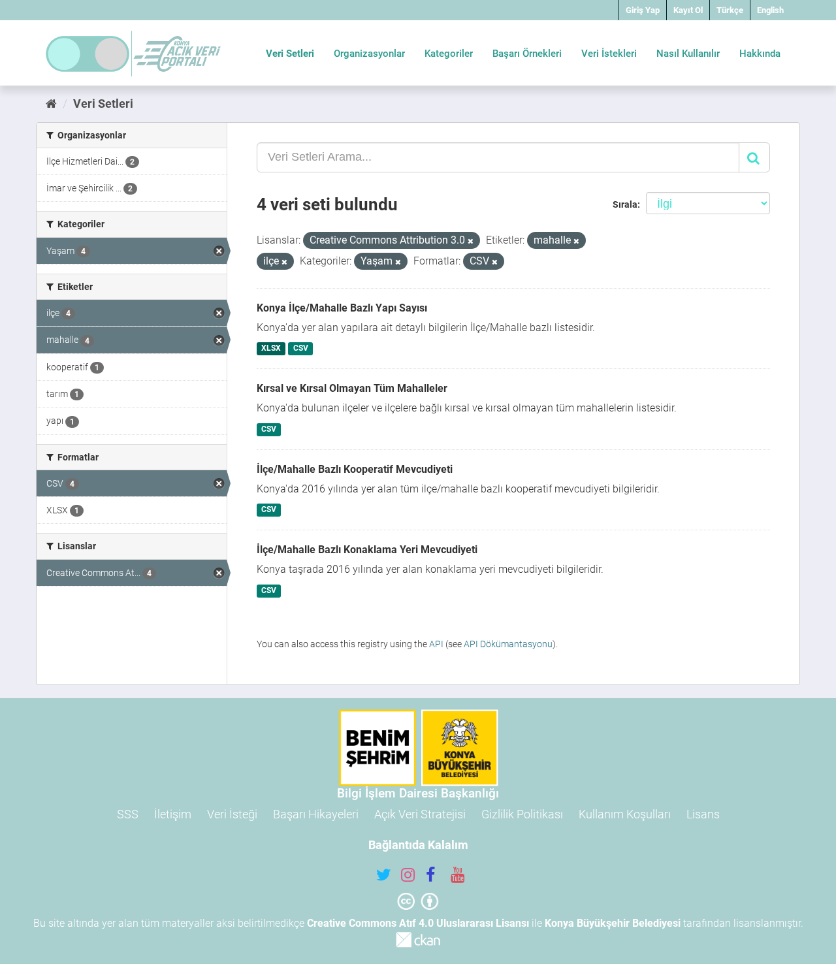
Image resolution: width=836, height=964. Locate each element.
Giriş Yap (643, 10)
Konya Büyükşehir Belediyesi (613, 923)
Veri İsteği (232, 814)
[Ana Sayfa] (51, 103)
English (770, 10)
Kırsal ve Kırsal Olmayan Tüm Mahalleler (352, 388)
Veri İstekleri (609, 53)
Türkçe (729, 10)
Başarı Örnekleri (527, 53)
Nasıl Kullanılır (688, 53)
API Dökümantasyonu (508, 644)
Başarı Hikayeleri (316, 814)
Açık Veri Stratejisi (420, 814)
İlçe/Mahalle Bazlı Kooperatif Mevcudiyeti (355, 469)
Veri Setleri (290, 53)
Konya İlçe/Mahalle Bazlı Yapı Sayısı (342, 308)
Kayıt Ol (688, 10)
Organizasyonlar (369, 53)
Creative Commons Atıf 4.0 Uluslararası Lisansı (418, 923)
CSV (300, 348)
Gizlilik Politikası (522, 814)
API (436, 644)
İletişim (172, 814)
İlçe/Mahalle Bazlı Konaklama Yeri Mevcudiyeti (367, 549)
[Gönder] (754, 157)
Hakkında (759, 53)
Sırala (625, 204)
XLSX (271, 348)
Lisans (703, 814)
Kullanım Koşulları (625, 814)
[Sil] (471, 241)
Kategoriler (449, 53)
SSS (127, 814)
